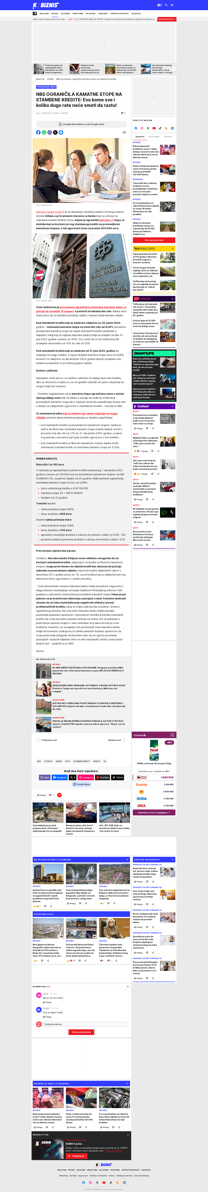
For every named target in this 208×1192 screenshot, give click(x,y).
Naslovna (40, 79)
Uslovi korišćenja (141, 1175)
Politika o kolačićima (98, 1175)
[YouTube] (154, 128)
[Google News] (172, 128)
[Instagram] (142, 128)
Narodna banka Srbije (48, 211)
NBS (39, 761)
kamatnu (104, 220)
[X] (148, 128)
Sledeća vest (114, 740)
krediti (96, 761)
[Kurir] (46, 5)
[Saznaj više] (128, 1134)
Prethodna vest (49, 740)
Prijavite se (78, 1156)
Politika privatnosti (124, 1175)
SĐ (105, 761)
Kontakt (73, 1175)
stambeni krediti (81, 761)
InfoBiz (50, 79)
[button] (123, 113)
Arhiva (111, 1175)
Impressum (83, 1175)
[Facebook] (136, 128)
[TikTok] (160, 128)
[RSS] (166, 128)
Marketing (63, 1175)
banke (59, 761)
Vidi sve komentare (81, 1032)
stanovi (48, 761)
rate (67, 761)
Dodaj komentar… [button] (54, 1024)
